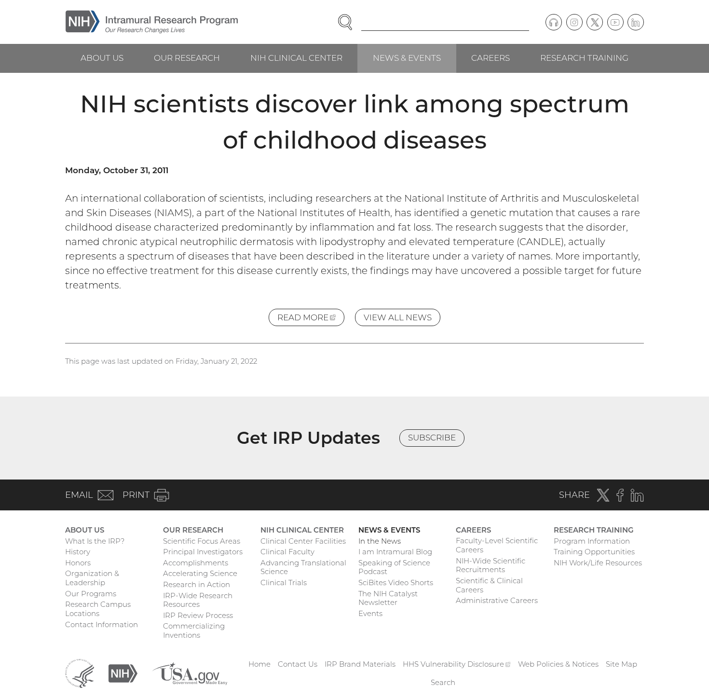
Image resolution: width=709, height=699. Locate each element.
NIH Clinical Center (296, 58)
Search (443, 682)
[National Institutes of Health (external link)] (123, 672)
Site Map (621, 664)
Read (310, 319)
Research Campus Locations (98, 609)
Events (370, 613)
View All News (398, 317)
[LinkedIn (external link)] (635, 22)
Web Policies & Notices (558, 664)
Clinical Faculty (287, 551)
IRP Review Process (198, 615)
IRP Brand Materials (360, 664)
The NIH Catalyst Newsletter (388, 598)
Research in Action (196, 584)
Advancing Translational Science (303, 567)
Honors (78, 562)
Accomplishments (195, 562)
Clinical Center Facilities (303, 541)
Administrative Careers (497, 600)
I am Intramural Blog (395, 551)
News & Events (407, 58)
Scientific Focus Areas (201, 541)
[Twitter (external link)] (594, 22)
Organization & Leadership (92, 578)
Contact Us (297, 664)
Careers (490, 58)
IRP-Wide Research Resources (197, 600)
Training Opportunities (594, 551)
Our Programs (90, 593)
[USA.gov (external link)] (189, 672)
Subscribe (432, 437)
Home (259, 664)
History (77, 551)
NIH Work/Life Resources (598, 562)
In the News (379, 541)
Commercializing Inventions (194, 630)
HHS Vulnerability (457, 664)
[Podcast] (553, 22)
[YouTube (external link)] (615, 22)
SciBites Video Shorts (395, 582)
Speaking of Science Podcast (394, 567)
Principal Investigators (203, 551)
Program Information (592, 541)
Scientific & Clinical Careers (489, 585)
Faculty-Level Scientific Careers (497, 545)
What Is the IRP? (94, 541)
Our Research (187, 58)
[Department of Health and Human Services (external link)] (79, 672)
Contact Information (101, 624)
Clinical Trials (283, 582)
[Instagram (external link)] (574, 22)
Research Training (584, 58)
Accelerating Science (200, 573)
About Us (102, 58)
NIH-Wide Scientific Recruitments (490, 565)
